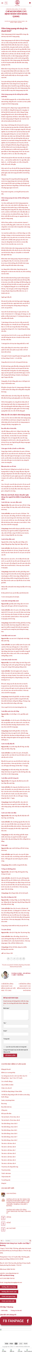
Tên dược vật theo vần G (8, 1160)
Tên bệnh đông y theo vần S (9, 1130)
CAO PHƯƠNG (11, 1193)
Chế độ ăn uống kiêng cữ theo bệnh (16, 9)
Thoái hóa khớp (5, 1170)
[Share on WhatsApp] (8, 958)
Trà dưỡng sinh (5, 1180)
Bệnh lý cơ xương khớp (8, 1072)
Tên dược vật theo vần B (8, 1146)
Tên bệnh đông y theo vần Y (9, 1137)
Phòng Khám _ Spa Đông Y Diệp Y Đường (18, 22)
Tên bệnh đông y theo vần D (9, 1123)
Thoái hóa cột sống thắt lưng (9, 1166)
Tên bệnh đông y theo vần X (9, 1133)
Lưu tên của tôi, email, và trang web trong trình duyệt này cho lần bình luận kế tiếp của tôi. (15, 1049)
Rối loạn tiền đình (6, 1113)
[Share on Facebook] (11, 958)
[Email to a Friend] (17, 958)
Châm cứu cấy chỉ (6, 1088)
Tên (4, 1023)
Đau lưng (4, 1103)
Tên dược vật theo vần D (8, 1153)
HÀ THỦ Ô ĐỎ (10, 1228)
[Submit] (30, 1240)
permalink (19, 966)
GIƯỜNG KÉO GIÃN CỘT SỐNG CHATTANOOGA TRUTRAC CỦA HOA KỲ (18, 1211)
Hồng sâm (4, 1110)
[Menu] (2, 3)
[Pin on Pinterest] (20, 958)
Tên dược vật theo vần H (8, 1163)
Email (5, 1031)
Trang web (6, 1038)
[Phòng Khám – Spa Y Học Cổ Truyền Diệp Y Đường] (17, 3)
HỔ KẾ (8, 1222)
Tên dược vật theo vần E (8, 1156)
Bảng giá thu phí (6, 1069)
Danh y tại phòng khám (8, 1100)
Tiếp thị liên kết (5, 1176)
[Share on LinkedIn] (23, 958)
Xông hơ (3, 1183)
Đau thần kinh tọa (6, 1107)
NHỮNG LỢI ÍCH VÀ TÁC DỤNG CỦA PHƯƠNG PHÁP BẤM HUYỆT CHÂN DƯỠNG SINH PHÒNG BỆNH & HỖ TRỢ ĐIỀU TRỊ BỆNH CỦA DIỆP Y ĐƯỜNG (18, 1202)
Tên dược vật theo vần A (8, 1143)
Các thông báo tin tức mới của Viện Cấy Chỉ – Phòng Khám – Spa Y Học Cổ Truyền (14, 1077)
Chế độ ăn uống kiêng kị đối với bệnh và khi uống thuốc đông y (15, 1096)
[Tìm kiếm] (6, 3)
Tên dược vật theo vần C (8, 1150)
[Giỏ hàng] (30, 3)
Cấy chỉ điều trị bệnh (7, 1084)
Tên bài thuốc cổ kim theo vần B (10, 1120)
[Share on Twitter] (14, 958)
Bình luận (6, 1008)
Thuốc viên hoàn (6, 1173)
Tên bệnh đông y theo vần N (9, 1127)
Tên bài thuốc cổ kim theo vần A (10, 1117)
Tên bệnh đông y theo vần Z (9, 1140)
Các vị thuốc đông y (7, 1081)
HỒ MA (8, 1217)
